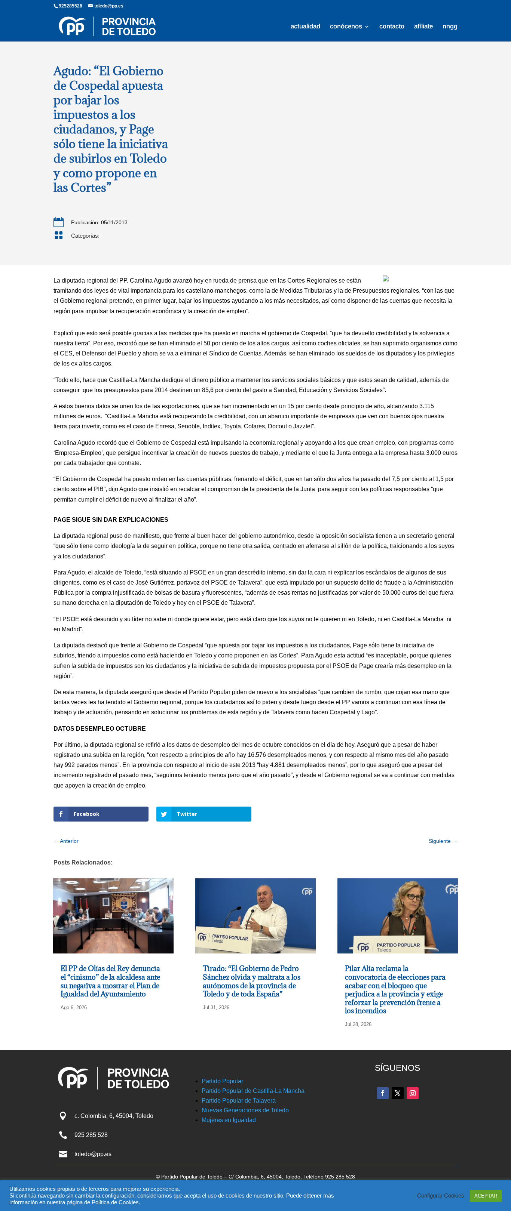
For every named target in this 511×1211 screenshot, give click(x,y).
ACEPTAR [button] (485, 1196)
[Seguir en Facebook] (383, 1093)
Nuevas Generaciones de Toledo (245, 1110)
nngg (450, 27)
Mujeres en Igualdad (229, 1120)
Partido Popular (222, 1081)
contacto (391, 27)
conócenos (346, 27)
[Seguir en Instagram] (413, 1093)
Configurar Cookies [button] (440, 1196)
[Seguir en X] (398, 1093)
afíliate (423, 27)
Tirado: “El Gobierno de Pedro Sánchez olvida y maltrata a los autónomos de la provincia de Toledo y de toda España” (251, 981)
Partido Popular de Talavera (239, 1100)
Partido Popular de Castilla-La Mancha (253, 1091)
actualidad (305, 27)
